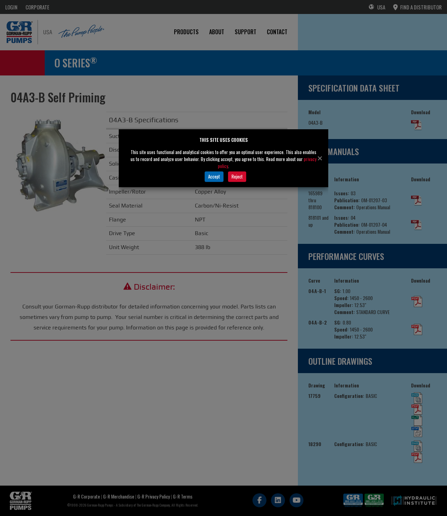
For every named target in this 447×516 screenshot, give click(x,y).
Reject (237, 176)
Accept (214, 176)
